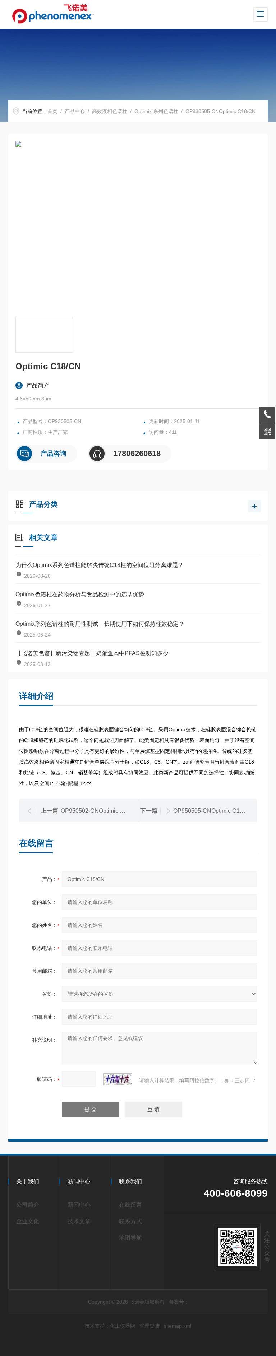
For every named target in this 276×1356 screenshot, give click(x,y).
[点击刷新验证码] (117, 1079)
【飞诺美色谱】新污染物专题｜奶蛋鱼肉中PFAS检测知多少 (92, 653)
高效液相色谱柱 (109, 111)
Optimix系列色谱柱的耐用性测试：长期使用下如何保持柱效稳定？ (99, 624)
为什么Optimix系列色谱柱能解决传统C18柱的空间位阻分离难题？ (99, 565)
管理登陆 (149, 1326)
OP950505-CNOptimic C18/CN (213, 811)
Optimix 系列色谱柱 (156, 111)
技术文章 (79, 1221)
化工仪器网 (122, 1326)
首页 (52, 111)
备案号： (179, 1302)
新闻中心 (79, 1205)
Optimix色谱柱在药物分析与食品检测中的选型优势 (79, 594)
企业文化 (27, 1221)
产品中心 (75, 111)
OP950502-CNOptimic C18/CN (101, 811)
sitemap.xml (177, 1326)
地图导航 (130, 1238)
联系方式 (130, 1221)
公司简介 (27, 1205)
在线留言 (130, 1205)
